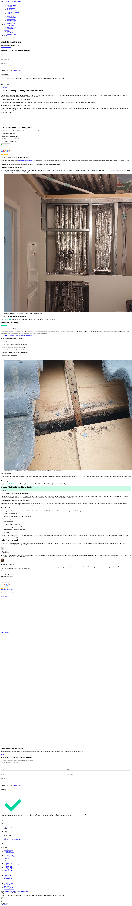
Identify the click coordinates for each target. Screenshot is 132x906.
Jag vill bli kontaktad (6, 47)
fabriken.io (19, 893)
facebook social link (18, 839)
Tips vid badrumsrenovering (13, 32)
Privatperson (7, 4)
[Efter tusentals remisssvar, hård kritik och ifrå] (33, 618)
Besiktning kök (10, 6)
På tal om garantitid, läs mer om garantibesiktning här (18, 335)
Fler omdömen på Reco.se (7, 589)
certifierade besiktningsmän (25, 160)
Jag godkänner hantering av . (12, 70)
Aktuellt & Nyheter (11, 34)
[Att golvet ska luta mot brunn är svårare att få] (98, 618)
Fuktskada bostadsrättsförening (11, 864)
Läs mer (3, 754)
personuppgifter (17, 70)
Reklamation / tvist (11, 10)
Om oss (5, 35)
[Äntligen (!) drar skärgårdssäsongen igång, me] (98, 604)
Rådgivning (9, 13)
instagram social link (9, 839)
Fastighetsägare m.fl (11, 27)
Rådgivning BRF (11, 23)
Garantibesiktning (11, 19)
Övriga (5, 24)
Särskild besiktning (11, 20)
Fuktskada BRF (10, 16)
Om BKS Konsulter (8, 887)
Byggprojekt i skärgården (13, 12)
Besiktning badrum (11, 5)
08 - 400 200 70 (7, 830)
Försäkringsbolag (11, 28)
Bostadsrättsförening (9, 15)
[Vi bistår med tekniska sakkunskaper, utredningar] (33, 604)
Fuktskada (9, 9)
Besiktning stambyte (11, 21)
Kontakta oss (4, 87)
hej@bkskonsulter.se (9, 827)
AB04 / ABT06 (10, 26)
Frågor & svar (10, 31)
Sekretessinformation (9, 889)
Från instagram (4, 596)
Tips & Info (6, 30)
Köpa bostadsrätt (11, 8)
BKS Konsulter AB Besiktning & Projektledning (16, 891)
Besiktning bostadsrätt (9, 852)
